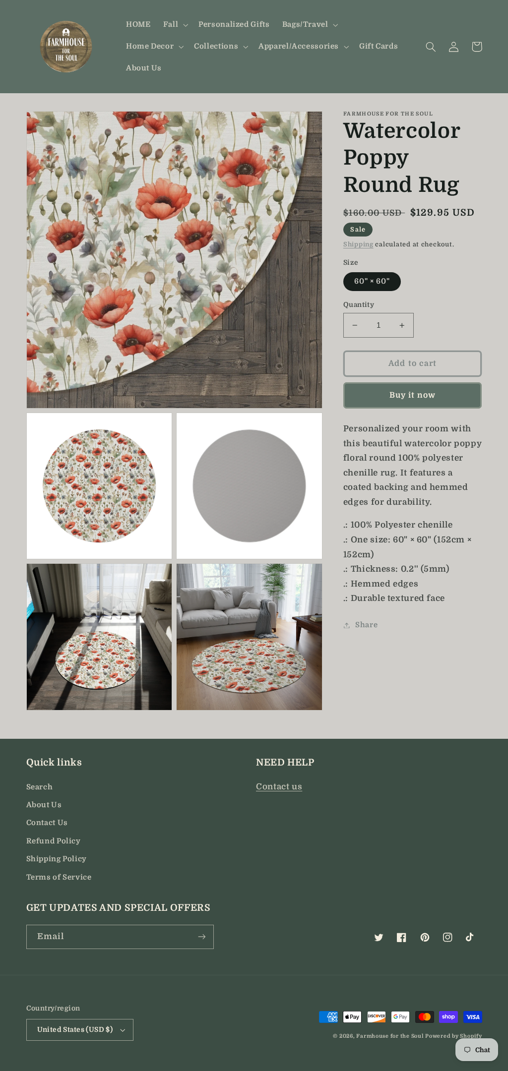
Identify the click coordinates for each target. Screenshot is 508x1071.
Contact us (279, 786)
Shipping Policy (56, 859)
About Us (44, 805)
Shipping (358, 244)
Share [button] (366, 625)
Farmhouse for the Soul (389, 1036)
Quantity (358, 304)
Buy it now (412, 395)
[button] (174, 25)
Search (39, 787)
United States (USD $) (75, 1029)
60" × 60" (372, 281)
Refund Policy (53, 841)
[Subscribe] (201, 937)
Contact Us (47, 823)
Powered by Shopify (453, 1036)
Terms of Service (59, 877)
